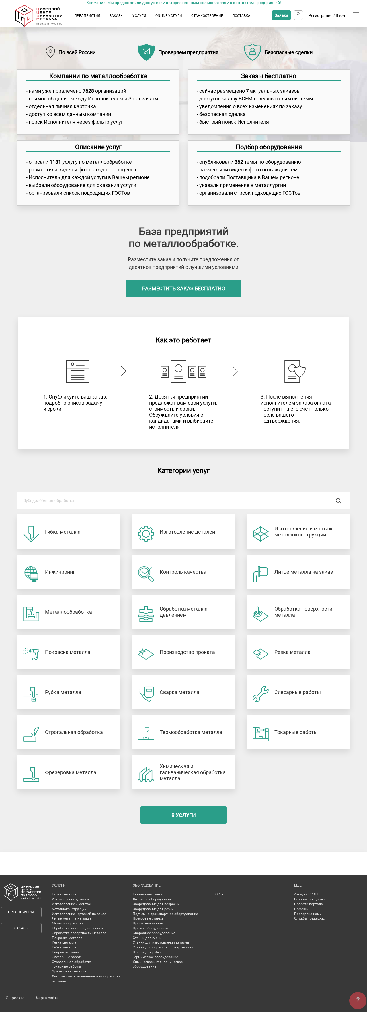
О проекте (15, 997)
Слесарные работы (67, 957)
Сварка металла (65, 952)
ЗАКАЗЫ (116, 16)
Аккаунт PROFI (306, 894)
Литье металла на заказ (71, 918)
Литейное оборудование (153, 899)
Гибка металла (64, 894)
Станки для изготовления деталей (161, 942)
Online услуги (168, 16)
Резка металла (64, 942)
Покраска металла (67, 938)
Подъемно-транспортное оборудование (165, 914)
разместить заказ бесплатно (183, 288)
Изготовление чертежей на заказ (79, 914)
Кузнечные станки (148, 894)
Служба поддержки (310, 918)
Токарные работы (66, 966)
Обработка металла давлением (78, 928)
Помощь (301, 909)
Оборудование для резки (153, 909)
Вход (340, 15)
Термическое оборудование (155, 957)
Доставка (241, 16)
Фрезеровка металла (69, 971)
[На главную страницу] (44, 26)
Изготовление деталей (70, 899)
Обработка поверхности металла (79, 933)
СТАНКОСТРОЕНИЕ (207, 16)
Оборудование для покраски (156, 904)
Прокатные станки (148, 923)
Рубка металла (64, 947)
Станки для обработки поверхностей (163, 947)
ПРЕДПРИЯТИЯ (87, 16)
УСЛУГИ (139, 16)
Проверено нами (308, 914)
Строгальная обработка (72, 962)
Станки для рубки (147, 952)
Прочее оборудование (151, 928)
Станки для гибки (147, 938)
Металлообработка (68, 923)
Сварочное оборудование (154, 933)
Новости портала (308, 904)
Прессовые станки (148, 918)
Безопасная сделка (310, 899)
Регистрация (321, 15)
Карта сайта (47, 997)
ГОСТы (218, 894)
